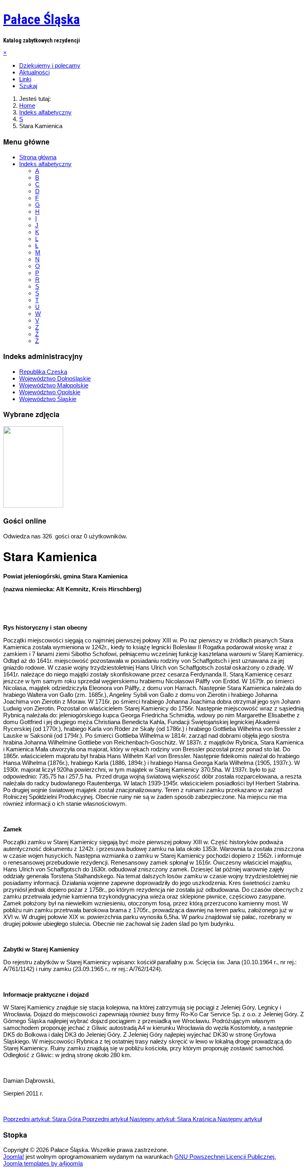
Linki (25, 79)
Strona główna (37, 157)
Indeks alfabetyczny (45, 164)
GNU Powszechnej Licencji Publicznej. (225, 1156)
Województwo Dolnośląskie (55, 378)
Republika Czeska (43, 371)
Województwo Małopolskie (53, 385)
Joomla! (13, 1156)
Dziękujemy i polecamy (49, 65)
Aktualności (34, 72)
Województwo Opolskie (49, 392)
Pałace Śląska (41, 19)
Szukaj (28, 85)
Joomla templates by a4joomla (43, 1163)
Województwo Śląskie (47, 398)
